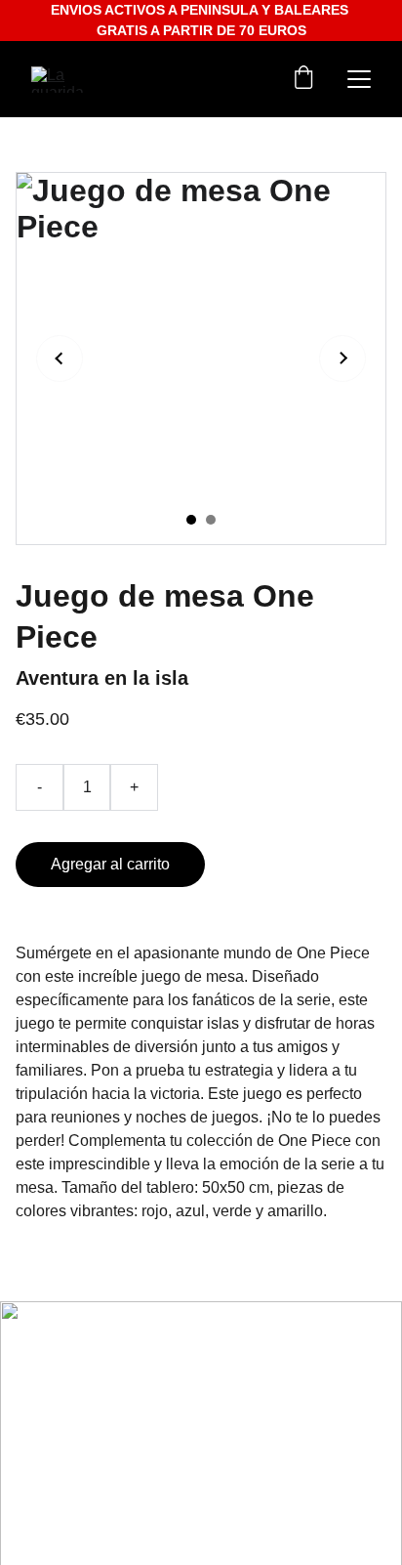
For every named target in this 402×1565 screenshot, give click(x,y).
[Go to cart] (303, 79)
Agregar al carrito (110, 864)
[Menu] (359, 79)
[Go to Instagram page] (52, 1381)
